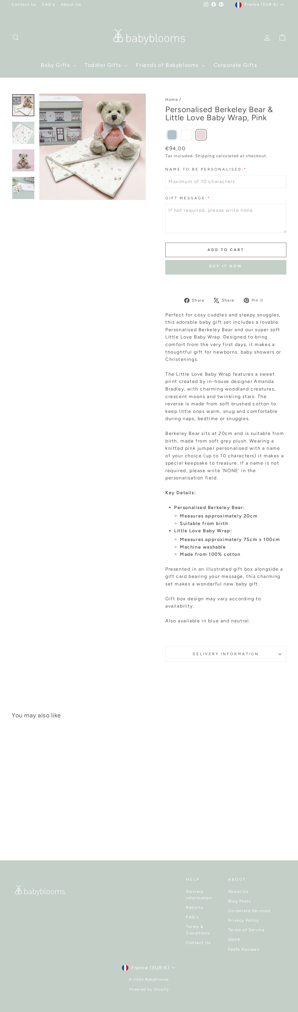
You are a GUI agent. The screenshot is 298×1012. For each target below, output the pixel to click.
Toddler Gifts (104, 65)
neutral (240, 621)
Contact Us (24, 4)
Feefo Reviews (244, 949)
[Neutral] (186, 135)
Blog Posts (239, 901)
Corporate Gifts (235, 65)
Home (171, 99)
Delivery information (199, 894)
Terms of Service (246, 929)
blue (213, 621)
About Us (71, 4)
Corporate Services (249, 910)
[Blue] (172, 135)
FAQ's (48, 4)
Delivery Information (226, 654)
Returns (194, 907)
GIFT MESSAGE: (187, 198)
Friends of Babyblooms (168, 65)
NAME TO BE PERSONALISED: (206, 169)
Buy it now (225, 266)
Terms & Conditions (198, 929)
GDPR (234, 939)
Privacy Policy (243, 920)
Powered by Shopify (149, 989)
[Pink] (201, 135)
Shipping (205, 155)
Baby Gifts (56, 65)
